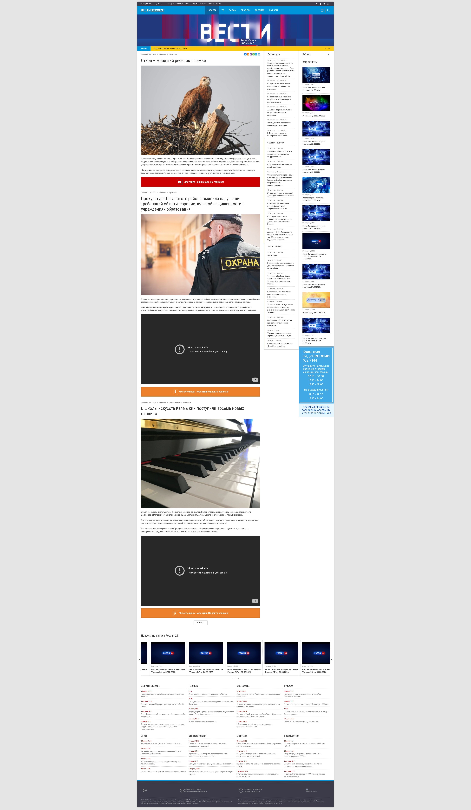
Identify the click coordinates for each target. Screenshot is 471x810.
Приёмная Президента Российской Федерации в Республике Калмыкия (316, 410)
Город (277, 330)
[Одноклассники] (248, 54)
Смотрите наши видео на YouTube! (203, 181)
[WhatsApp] (253, 54)
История (187, 4)
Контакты (211, 4)
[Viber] (251, 54)
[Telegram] (259, 54)
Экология (173, 54)
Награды (195, 4)
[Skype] (256, 54)
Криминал (173, 193)
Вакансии (203, 4)
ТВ (223, 10)
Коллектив (179, 4)
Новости (211, 10)
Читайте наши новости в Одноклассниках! (203, 391)
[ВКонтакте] (245, 54)
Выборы (273, 10)
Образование (174, 402)
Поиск (218, 4)
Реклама (259, 10)
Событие (284, 60)
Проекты (245, 10)
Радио (232, 10)
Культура (187, 402)
